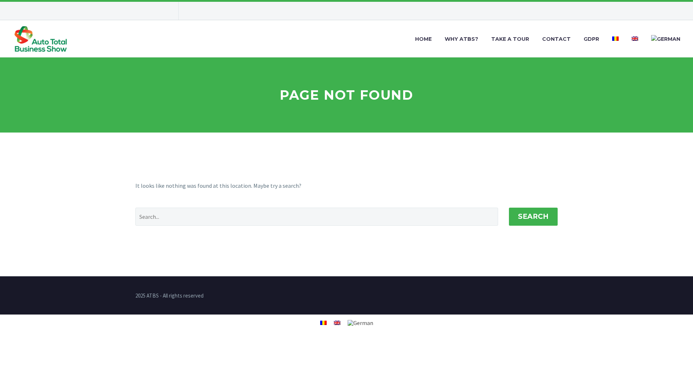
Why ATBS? (461, 39)
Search (533, 216)
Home (423, 39)
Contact (556, 39)
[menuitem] (615, 39)
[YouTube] (160, 11)
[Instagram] (149, 11)
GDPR (591, 39)
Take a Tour (510, 39)
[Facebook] (139, 11)
